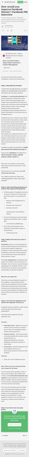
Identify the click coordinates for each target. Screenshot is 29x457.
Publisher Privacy (12, 445)
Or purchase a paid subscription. (14, 428)
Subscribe (20, 2)
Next (24, 435)
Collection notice (21, 446)
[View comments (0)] (7, 30)
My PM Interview (9, 25)
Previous (6, 435)
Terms (14, 446)
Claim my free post (14, 425)
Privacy (10, 446)
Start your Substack (11, 450)
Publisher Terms (22, 445)
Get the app (22, 450)
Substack (7, 454)
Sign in (26, 2)
